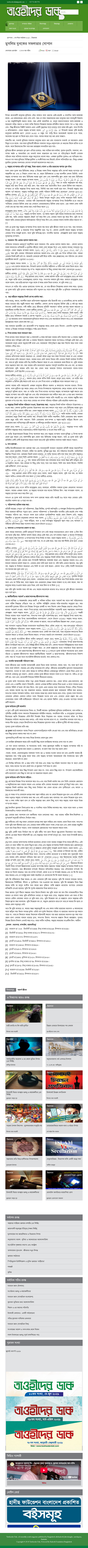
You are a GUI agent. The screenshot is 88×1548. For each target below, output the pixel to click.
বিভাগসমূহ (43, 24)
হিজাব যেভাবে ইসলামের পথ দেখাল (60, 1025)
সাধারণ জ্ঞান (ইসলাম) (16, 1286)
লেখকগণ (70, 24)
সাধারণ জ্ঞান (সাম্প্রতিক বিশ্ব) (18, 1324)
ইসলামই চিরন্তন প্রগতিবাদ (56, 1092)
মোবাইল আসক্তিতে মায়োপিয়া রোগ (60, 1192)
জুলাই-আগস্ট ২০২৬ (13, 1351)
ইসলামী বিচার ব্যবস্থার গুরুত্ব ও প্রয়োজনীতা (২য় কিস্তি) (23, 1093)
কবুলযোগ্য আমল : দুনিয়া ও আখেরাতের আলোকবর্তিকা (28, 1239)
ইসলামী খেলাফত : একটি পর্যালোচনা (21, 1313)
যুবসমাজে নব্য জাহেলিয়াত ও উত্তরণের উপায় (24, 1234)
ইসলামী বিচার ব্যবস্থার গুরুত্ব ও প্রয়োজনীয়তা (22, 1192)
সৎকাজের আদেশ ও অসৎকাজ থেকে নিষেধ (23, 1329)
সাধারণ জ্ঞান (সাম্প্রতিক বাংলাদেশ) (20, 1297)
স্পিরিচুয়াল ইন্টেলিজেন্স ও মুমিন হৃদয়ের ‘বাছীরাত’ (26, 1261)
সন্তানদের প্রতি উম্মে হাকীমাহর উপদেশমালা (22, 1159)
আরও (44, 1483)
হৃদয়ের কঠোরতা (14, 1256)
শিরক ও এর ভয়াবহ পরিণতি (18, 1307)
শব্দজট (10, 1267)
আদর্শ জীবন (22, 990)
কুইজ (10, 1272)
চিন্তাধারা (34, 38)
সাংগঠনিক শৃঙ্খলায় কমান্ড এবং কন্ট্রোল (22, 1245)
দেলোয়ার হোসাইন (11, 51)
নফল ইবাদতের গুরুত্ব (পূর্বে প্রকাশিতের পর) (23, 1335)
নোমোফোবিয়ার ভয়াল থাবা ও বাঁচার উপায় (62, 1125)
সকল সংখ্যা (12, 28)
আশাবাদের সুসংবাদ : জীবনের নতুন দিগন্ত (23, 1250)
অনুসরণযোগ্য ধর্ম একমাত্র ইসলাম (59, 1059)
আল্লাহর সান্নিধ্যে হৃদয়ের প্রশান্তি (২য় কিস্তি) (23, 1223)
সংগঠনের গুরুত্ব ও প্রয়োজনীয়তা (19, 1291)
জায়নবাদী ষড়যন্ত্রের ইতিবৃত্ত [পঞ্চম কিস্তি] (22, 1228)
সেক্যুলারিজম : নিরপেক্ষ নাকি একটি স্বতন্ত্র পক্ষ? (64, 1159)
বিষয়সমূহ (57, 24)
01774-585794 (34, 2)
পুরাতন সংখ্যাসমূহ (29, 28)
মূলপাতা (11, 24)
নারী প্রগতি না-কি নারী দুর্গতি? (17, 1025)
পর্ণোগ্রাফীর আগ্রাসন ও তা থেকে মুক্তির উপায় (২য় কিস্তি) (23, 1060)
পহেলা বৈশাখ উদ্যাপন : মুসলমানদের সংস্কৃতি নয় (24, 1125)
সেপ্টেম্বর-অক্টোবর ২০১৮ (22, 38)
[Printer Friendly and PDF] (48, 50)
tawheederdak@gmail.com (15, 2)
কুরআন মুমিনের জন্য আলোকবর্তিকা (21, 1302)
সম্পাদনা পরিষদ (27, 24)
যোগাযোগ (46, 28)
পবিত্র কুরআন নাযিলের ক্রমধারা (19, 1318)
